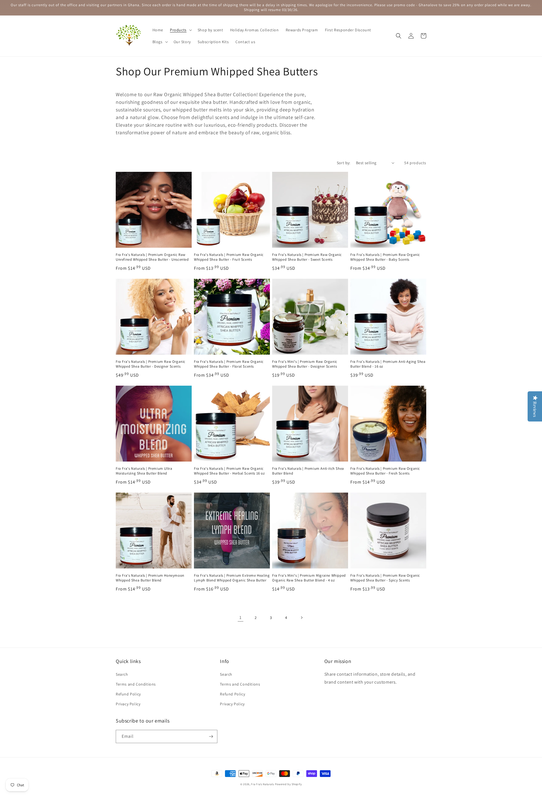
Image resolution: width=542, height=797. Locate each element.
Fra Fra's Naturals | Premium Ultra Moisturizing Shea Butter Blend (144, 471)
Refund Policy (128, 694)
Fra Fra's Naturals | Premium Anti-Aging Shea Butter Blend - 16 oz (387, 364)
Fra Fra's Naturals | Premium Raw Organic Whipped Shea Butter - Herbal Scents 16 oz (229, 471)
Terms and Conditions (136, 684)
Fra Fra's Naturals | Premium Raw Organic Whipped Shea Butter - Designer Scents (150, 364)
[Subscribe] (211, 736)
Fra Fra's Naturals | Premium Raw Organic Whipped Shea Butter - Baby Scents (385, 257)
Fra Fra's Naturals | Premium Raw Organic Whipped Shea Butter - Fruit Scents (229, 257)
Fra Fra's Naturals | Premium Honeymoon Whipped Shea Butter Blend (150, 578)
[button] (180, 30)
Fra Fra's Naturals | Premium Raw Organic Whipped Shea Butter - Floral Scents (229, 364)
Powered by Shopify (288, 784)
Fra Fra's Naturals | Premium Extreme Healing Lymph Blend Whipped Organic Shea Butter (232, 578)
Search (122, 674)
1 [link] (240, 617)
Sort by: (343, 162)
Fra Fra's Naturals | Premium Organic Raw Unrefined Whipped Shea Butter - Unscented (152, 257)
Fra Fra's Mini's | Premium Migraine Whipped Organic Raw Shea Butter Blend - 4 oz (309, 578)
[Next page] (301, 617)
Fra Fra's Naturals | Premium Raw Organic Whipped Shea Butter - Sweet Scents (307, 257)
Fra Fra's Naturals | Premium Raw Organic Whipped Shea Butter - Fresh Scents (385, 471)
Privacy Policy (128, 703)
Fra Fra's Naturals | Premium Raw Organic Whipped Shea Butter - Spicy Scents (385, 578)
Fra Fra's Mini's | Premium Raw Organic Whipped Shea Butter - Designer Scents (304, 364)
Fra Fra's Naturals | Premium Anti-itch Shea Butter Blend (308, 471)
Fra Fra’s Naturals (262, 784)
